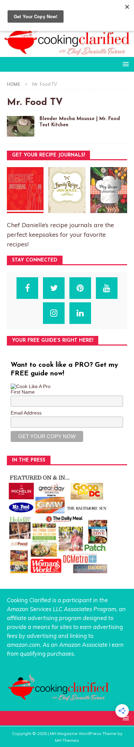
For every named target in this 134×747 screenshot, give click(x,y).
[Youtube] (107, 288)
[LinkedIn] (80, 313)
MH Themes (67, 740)
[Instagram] (54, 313)
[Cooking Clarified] (67, 53)
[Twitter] (54, 288)
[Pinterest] (80, 288)
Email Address (26, 413)
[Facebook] (27, 288)
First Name (23, 392)
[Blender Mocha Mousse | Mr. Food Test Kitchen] (20, 126)
